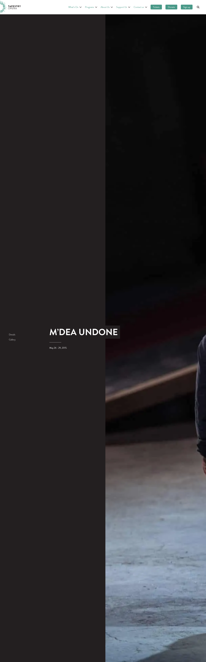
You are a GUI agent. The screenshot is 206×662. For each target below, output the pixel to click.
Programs (89, 7)
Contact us (139, 7)
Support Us (121, 7)
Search (198, 7)
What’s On (73, 7)
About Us (105, 7)
